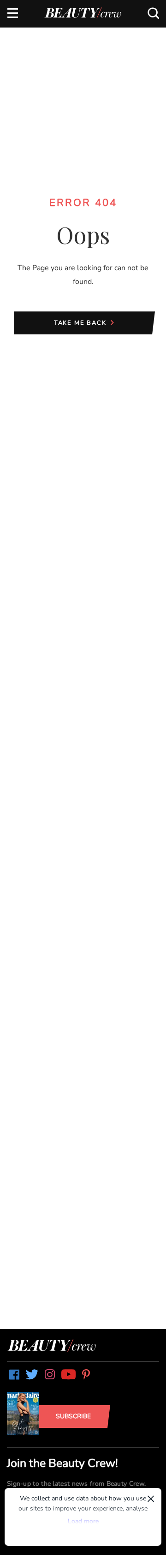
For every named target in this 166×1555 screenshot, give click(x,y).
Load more (83, 1521)
